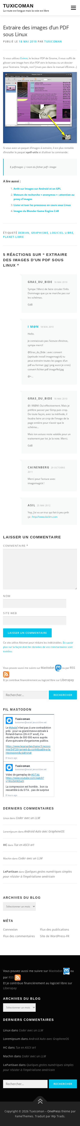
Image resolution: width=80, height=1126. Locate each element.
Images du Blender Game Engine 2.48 (36, 211)
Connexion (10, 929)
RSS (72, 667)
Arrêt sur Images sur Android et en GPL (37, 188)
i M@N (33, 326)
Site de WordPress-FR (54, 936)
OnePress (54, 1111)
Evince (24, 58)
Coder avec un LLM (28, 818)
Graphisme (39, 233)
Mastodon (48, 667)
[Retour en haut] (40, 1101)
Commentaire (15, 545)
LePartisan (10, 871)
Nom (7, 596)
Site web (10, 613)
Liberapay (67, 680)
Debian (23, 233)
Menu (73, 8)
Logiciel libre (61, 233)
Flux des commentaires (19, 936)
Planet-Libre (13, 237)
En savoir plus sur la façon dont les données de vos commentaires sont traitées (38, 647)
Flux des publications (54, 929)
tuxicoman (53, 41)
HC (5, 845)
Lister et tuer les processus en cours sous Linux (42, 205)
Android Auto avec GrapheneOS (44, 831)
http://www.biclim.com (44, 516)
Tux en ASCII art (24, 845)
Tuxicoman (18, 5)
